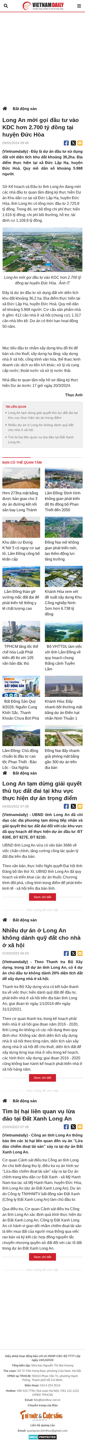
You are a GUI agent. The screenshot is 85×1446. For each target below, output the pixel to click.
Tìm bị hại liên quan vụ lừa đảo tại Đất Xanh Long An (41, 439)
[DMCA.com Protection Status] (42, 1436)
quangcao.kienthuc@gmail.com (47, 1430)
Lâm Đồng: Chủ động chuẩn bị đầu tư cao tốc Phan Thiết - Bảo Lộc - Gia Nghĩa (20, 759)
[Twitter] (73, 143)
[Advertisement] (42, 57)
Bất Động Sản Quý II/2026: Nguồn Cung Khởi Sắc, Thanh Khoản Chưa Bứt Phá (20, 709)
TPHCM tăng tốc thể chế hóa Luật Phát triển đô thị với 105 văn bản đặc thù (20, 655)
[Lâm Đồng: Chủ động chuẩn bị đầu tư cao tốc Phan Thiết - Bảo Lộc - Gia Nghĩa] (21, 735)
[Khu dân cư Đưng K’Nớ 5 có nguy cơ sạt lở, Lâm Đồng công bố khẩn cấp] (21, 527)
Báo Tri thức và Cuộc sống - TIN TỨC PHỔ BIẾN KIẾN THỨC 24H (42, 6)
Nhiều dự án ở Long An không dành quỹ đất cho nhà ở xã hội (40, 427)
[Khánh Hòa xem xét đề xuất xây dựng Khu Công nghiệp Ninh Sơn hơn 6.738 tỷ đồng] (64, 576)
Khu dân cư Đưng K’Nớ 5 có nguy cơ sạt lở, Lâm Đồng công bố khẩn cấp (21, 550)
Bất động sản (25, 109)
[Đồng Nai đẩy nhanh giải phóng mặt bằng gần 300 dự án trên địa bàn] (64, 735)
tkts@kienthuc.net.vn (47, 1400)
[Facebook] (66, 143)
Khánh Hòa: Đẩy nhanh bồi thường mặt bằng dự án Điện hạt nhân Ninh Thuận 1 (63, 709)
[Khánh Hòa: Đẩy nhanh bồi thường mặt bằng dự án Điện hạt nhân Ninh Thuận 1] (64, 686)
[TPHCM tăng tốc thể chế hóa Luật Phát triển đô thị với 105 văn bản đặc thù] (21, 631)
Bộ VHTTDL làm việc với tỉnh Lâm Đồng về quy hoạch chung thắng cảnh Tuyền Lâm (63, 658)
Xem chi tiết (42, 897)
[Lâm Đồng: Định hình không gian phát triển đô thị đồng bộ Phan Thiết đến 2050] (64, 477)
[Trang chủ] (4, 109)
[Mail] (80, 143)
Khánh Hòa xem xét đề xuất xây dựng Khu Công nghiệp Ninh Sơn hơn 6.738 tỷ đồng (63, 603)
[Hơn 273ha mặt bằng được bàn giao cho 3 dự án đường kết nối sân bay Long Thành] (21, 477)
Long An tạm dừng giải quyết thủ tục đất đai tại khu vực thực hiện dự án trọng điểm (43, 415)
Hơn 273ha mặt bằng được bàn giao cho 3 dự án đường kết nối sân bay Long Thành (20, 501)
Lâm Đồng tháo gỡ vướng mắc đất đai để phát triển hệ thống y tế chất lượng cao (20, 600)
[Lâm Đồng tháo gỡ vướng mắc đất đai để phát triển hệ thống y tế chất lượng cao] (21, 576)
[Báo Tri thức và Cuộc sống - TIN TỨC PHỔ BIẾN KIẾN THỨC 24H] (42, 1415)
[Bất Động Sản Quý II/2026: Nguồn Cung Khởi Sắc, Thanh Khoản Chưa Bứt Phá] (21, 686)
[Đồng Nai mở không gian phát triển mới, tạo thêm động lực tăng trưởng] (64, 527)
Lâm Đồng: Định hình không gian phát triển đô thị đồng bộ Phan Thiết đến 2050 (63, 501)
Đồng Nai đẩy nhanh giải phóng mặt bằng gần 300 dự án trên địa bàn (62, 759)
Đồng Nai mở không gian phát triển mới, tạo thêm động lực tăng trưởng (62, 550)
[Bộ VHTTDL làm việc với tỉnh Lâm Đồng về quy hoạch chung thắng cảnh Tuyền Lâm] (64, 631)
